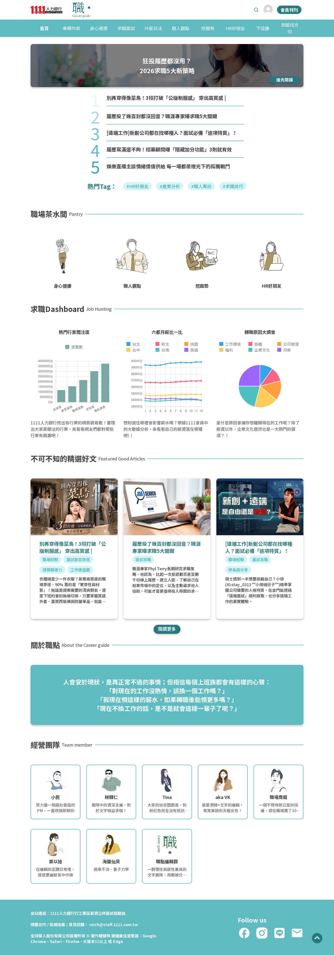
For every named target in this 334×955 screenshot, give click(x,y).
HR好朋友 (235, 28)
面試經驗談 (115, 913)
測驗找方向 (290, 28)
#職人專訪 (201, 186)
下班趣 (262, 28)
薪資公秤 (98, 913)
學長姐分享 (238, 570)
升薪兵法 (153, 28)
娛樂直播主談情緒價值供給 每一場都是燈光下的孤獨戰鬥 (168, 166)
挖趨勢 (207, 28)
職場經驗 (50, 559)
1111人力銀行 (62, 913)
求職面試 (126, 28)
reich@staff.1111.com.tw (113, 924)
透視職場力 (52, 570)
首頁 (44, 28)
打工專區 (82, 913)
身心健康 (99, 28)
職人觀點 (180, 28)
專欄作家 (71, 28)
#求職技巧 (233, 186)
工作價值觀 (80, 570)
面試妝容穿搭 (78, 559)
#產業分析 (170, 186)
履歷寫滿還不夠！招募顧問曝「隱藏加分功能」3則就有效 (169, 149)
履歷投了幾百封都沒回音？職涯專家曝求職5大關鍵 (162, 116)
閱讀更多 (167, 628)
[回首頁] (60, 10)
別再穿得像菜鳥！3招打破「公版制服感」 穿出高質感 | (166, 97)
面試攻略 (143, 559)
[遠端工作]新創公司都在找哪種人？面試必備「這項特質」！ (172, 132)
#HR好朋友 (137, 186)
